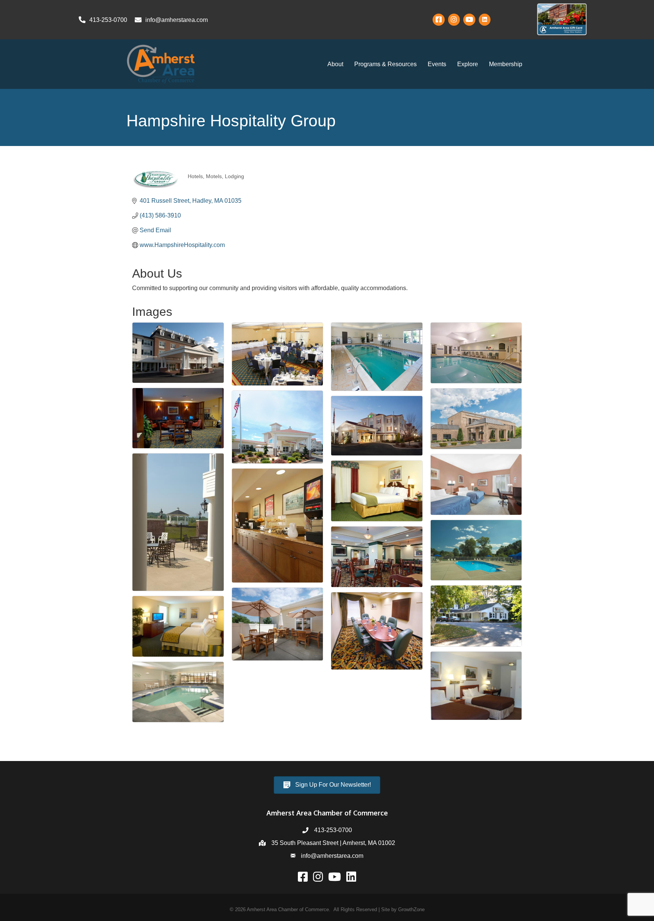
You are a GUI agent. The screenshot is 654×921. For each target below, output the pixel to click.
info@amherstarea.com (332, 856)
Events (437, 64)
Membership (505, 64)
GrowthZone (411, 909)
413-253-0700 (333, 830)
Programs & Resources (385, 64)
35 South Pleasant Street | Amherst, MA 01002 (333, 843)
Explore (467, 64)
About (335, 64)
